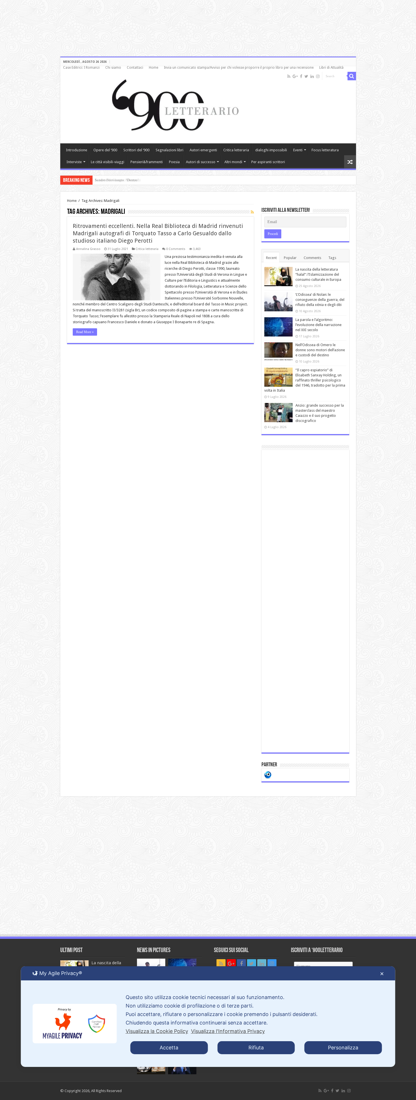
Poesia (174, 162)
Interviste (74, 162)
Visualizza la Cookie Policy (157, 1031)
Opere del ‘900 (105, 150)
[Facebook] (301, 76)
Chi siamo (113, 68)
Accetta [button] (169, 1048)
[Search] (352, 76)
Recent (271, 258)
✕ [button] (382, 974)
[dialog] (208, 1016)
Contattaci (135, 68)
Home (153, 68)
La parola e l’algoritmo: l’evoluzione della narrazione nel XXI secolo (318, 325)
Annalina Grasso (88, 249)
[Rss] (289, 76)
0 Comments (175, 249)
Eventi (298, 150)
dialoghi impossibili (271, 150)
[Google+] (295, 76)
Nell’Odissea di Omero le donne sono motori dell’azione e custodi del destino (320, 350)
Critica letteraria (236, 150)
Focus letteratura (325, 150)
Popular (290, 258)
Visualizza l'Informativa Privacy (228, 1031)
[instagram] (318, 76)
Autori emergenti (203, 150)
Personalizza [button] (343, 1048)
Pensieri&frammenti (146, 162)
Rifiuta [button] (256, 1048)
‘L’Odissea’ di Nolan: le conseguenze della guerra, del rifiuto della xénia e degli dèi (319, 299)
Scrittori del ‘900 (136, 150)
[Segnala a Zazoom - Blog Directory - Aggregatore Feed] (267, 774)
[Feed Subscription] (252, 212)
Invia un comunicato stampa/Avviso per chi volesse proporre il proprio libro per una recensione (239, 68)
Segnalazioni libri (169, 150)
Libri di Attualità (331, 68)
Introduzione (76, 150)
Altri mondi (233, 162)
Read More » (85, 332)
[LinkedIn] (312, 76)
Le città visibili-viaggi (107, 162)
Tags (332, 258)
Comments (312, 258)
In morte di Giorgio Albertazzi (118, 180)
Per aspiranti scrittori (268, 162)
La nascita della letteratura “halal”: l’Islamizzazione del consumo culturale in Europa (318, 274)
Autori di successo (200, 162)
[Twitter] (306, 76)
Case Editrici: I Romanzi (81, 68)
